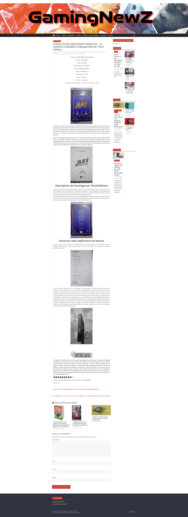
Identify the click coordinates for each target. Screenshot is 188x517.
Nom (53, 461)
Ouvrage (69, 53)
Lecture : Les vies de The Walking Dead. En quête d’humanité (100, 418)
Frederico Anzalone (95, 52)
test (78, 53)
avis (81, 52)
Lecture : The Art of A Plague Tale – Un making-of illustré (130, 127)
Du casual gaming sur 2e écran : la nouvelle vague (130, 91)
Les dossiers (70, 35)
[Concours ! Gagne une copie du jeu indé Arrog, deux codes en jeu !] (118, 153)
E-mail (54, 469)
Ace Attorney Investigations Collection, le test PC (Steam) (130, 60)
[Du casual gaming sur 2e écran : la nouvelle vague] (129, 82)
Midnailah (65, 52)
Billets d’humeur (94, 35)
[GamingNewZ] (94, 4)
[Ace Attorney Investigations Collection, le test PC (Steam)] (129, 51)
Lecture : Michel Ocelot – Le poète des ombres (130, 111)
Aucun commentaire (73, 52)
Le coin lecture (57, 41)
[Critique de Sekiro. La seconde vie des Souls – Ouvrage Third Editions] (76, 406)
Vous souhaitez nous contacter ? (60, 504)
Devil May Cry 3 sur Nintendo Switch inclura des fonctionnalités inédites (75, 389)
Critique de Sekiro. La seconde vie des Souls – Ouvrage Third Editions (80, 423)
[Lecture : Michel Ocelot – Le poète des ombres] (129, 103)
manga (65, 53)
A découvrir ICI (116, 43)
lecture (59, 53)
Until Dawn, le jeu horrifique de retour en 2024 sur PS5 (118, 60)
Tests (58, 35)
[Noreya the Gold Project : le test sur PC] (129, 68)
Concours (103, 35)
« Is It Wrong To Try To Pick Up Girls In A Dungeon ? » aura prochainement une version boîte (81, 397)
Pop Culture (74, 53)
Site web (54, 477)
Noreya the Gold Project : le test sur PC (130, 77)
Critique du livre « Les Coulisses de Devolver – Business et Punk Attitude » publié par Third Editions (61, 424)
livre (62, 53)
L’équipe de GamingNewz (58, 501)
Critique (88, 52)
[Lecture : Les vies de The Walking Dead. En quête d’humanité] (101, 406)
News (63, 35)
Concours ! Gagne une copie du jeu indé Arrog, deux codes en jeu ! (118, 169)
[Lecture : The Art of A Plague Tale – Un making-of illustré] (129, 118)
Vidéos (78, 35)
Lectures (84, 35)
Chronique (84, 52)
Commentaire (56, 439)
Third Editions (82, 53)
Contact (110, 35)
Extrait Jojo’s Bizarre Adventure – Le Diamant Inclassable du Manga (81, 83)
